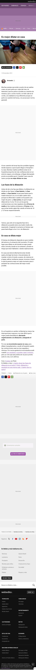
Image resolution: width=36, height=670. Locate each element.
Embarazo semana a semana (8, 568)
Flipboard (20, 67)
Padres (4, 572)
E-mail (23, 67)
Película (11, 28)
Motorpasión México (24, 657)
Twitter (17, 67)
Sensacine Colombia (24, 655)
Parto (10, 373)
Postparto (5, 560)
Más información (5, 668)
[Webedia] (32, 1)
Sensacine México (23, 653)
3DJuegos (21, 601)
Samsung (18, 28)
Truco (28, 28)
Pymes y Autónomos (24, 638)
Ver (19, 454)
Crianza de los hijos (24, 564)
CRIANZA (23, 5)
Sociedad (21, 567)
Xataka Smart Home (7, 609)
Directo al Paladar (6, 624)
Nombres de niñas (30, 532)
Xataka (3, 601)
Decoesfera (5, 638)
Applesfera (4, 606)
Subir (29, 592)
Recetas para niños (7, 564)
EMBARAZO (14, 5)
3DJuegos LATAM (23, 650)
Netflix (5, 28)
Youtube (16, 538)
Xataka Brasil (5, 653)
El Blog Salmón (22, 636)
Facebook (14, 67)
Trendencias (5, 636)
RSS (23, 538)
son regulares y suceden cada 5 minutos (20, 352)
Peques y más (23, 572)
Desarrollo (22, 560)
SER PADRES (5, 5)
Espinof (20, 615)
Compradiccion (5, 641)
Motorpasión (22, 624)
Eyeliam (8, 361)
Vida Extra (21, 604)
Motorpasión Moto (23, 627)
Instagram (19, 538)
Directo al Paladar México (8, 657)
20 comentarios (8, 67)
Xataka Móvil (5, 604)
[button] (10, 81)
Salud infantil (22, 554)
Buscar (33, 585)
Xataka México (5, 650)
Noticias (4, 554)
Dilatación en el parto (21, 373)
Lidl (24, 28)
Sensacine (21, 613)
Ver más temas (6, 578)
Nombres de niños (18, 532)
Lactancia (5, 557)
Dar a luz (32, 373)
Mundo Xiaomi (5, 611)
